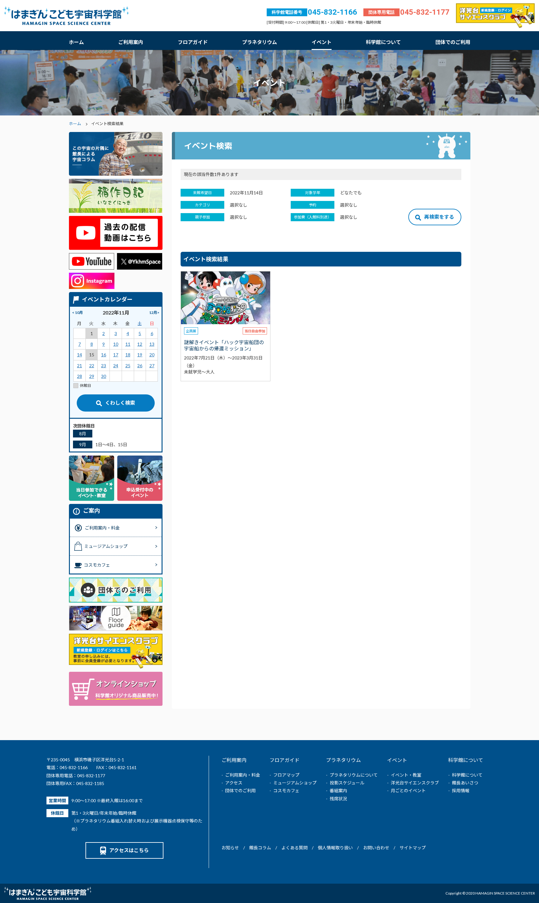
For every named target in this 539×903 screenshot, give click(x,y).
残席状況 (338, 798)
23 (103, 365)
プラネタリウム (259, 42)
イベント (322, 42)
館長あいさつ (465, 782)
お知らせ (230, 847)
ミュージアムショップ (295, 782)
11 (127, 344)
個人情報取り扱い (335, 847)
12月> (154, 312)
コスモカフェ (286, 790)
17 (115, 354)
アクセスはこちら (129, 850)
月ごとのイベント (408, 790)
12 (139, 344)
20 (151, 354)
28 (79, 376)
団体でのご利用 (452, 42)
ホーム (76, 42)
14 (79, 354)
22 (91, 365)
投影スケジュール (347, 782)
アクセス (233, 782)
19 (139, 354)
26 (139, 365)
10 (115, 344)
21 (79, 365)
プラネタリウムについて (354, 775)
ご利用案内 (130, 42)
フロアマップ (286, 775)
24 (115, 365)
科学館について (383, 42)
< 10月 (77, 312)
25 (127, 365)
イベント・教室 (406, 775)
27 (151, 365)
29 (91, 376)
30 (103, 376)
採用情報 (460, 790)
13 (151, 344)
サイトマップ (413, 847)
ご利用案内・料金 (242, 775)
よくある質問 (294, 847)
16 (103, 354)
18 (127, 354)
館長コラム (260, 847)
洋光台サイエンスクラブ (415, 782)
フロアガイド (193, 42)
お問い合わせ (376, 847)
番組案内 (338, 790)
